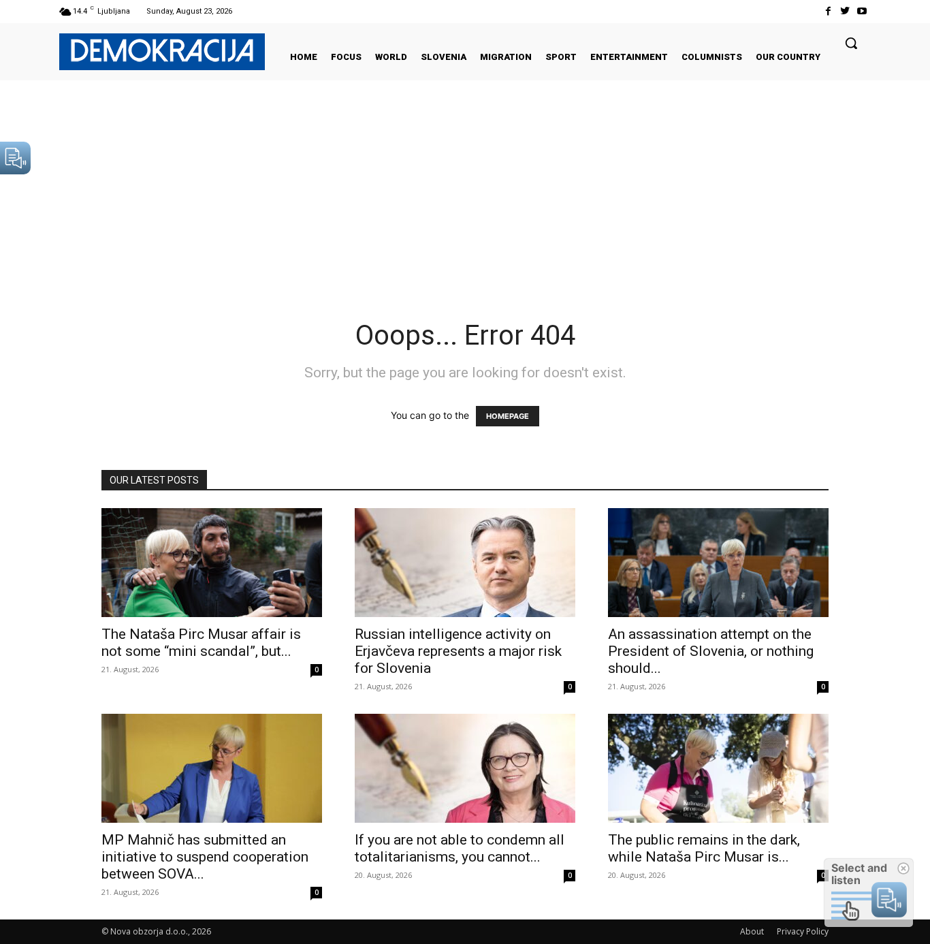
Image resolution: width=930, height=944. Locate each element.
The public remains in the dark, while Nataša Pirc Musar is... (704, 848)
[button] (851, 43)
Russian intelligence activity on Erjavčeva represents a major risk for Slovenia (458, 651)
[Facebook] (827, 11)
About (752, 931)
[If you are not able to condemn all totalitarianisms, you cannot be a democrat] (465, 768)
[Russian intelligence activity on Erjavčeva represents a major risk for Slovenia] (465, 562)
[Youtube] (862, 11)
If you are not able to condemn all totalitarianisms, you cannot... (459, 848)
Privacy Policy (803, 931)
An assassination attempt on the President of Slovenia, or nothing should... (711, 651)
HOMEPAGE (507, 416)
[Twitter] (845, 11)
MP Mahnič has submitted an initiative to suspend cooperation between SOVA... (204, 857)
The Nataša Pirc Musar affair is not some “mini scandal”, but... (201, 642)
